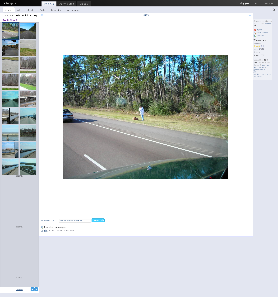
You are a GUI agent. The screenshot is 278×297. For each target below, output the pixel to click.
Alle (19, 10)
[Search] (273, 9)
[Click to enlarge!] (145, 117)
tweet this (98, 220)
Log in (256, 49)
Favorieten (56, 10)
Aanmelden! (67, 3)
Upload (83, 3)
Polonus (49, 4)
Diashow (19, 289)
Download (260, 35)
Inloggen (244, 3)
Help (256, 3)
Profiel (43, 10)
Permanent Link (47, 220)
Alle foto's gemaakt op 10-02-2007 (262, 75)
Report (259, 29)
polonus (268, 23)
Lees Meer (269, 3)
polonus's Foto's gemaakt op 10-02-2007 (261, 69)
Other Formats (262, 32)
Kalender (30, 10)
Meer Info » (266, 65)
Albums (8, 10)
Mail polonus (73, 10)
